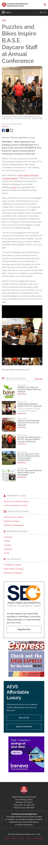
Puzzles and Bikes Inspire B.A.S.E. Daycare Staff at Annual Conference (29, 439)
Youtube (7, 545)
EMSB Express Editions (14, 517)
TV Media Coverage (12, 565)
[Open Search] (45, 4)
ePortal (21, 838)
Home (7, 838)
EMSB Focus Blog (11, 521)
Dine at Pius (24, 718)
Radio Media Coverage (13, 569)
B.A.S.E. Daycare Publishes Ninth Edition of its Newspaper (30, 472)
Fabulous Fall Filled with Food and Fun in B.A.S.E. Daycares (29, 422)
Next (40, 361)
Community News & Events (15, 505)
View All (38, 379)
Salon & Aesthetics (24, 726)
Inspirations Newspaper (14, 525)
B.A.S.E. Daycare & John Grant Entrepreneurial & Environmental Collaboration (28, 457)
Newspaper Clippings (13, 573)
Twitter (7, 541)
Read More (22, 394)
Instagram (8, 549)
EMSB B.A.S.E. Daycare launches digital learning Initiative (29, 389)
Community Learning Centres (16, 501)
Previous (3, 361)
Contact (14, 838)
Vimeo (6, 553)
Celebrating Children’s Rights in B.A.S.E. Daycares (30, 405)
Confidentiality (38, 838)
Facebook (8, 537)
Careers (28, 838)
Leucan (13, 187)
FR (45, 12)
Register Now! (24, 629)
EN (41, 12)
